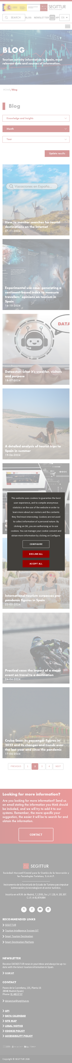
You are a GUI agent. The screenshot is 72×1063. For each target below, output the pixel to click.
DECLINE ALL (36, 554)
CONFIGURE (36, 544)
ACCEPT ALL (36, 563)
